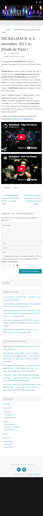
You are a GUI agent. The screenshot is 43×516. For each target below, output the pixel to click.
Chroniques (7, 412)
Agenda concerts (14, 56)
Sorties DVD (8, 447)
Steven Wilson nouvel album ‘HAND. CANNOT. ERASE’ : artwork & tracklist (11, 200)
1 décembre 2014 (14, 53)
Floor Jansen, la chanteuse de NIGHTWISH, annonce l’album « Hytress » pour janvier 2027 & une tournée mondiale (21, 323)
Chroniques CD (9, 415)
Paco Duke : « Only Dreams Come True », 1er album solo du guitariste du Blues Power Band (21, 358)
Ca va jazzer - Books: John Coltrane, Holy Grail (19, 375)
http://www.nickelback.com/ (23, 119)
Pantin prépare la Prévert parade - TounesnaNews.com (21, 365)
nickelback (7, 188)
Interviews (6, 438)
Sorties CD (8, 444)
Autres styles (7, 408)
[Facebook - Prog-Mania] (36, 2)
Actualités (8, 30)
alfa (5, 53)
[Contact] (40, 2)
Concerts (22, 56)
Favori (16, 188)
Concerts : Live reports (12, 427)
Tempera (29, 474)
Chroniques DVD (10, 417)
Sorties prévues (8, 442)
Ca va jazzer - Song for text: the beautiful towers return (22, 384)
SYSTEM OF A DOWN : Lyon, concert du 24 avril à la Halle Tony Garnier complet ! (32, 200)
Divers (5, 434)
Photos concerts (9, 430)
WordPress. (37, 474)
